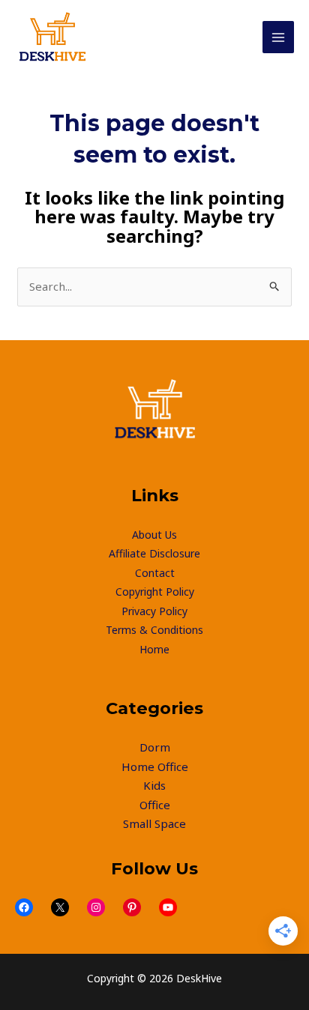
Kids (154, 785)
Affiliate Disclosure (154, 553)
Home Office (155, 766)
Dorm (155, 747)
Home (155, 649)
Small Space (154, 823)
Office (155, 804)
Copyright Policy (155, 591)
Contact (155, 573)
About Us (154, 534)
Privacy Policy (155, 611)
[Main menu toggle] (278, 37)
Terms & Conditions (154, 630)
